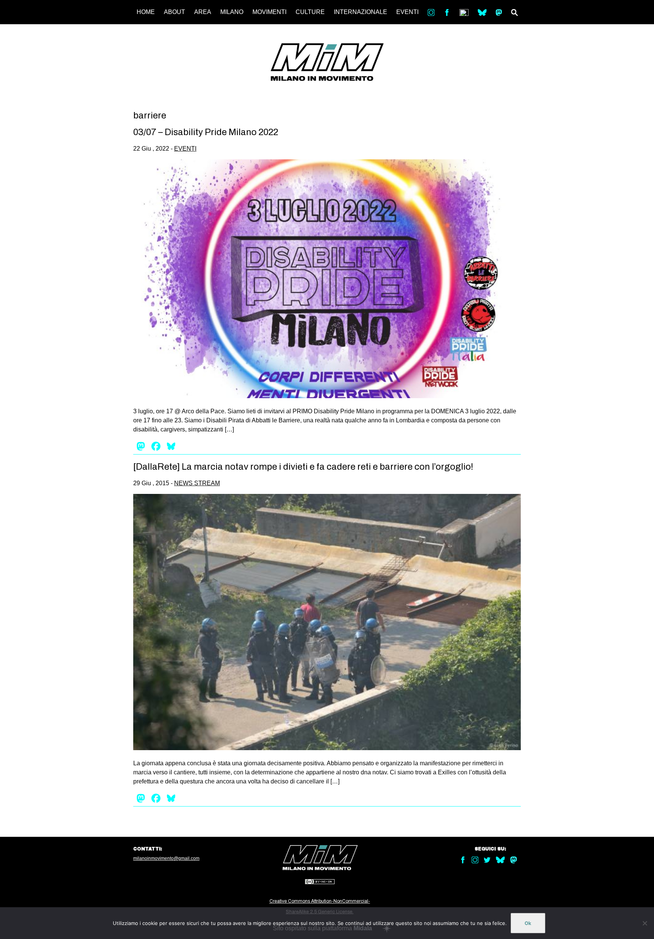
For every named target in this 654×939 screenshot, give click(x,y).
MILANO (231, 12)
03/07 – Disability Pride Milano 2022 (205, 132)
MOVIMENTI (269, 12)
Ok (528, 923)
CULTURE (310, 12)
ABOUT (174, 12)
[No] (644, 923)
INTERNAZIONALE (360, 12)
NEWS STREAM (197, 483)
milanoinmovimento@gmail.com (166, 858)
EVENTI (407, 12)
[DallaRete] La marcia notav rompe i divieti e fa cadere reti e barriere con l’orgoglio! (303, 467)
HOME (146, 12)
